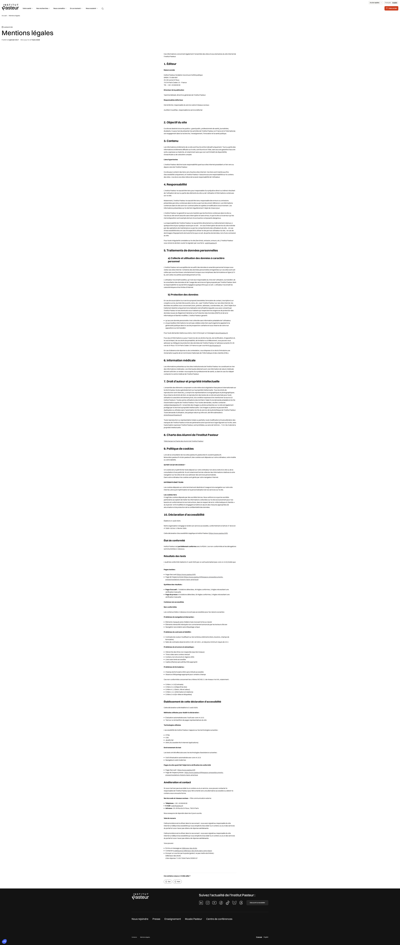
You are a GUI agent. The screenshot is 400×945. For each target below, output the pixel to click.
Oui (169, 882)
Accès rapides (374, 3)
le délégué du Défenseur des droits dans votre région (192, 851)
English (394, 3)
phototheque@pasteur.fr (173, 415)
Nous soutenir (91, 8)
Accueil (4, 16)
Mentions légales (145, 937)
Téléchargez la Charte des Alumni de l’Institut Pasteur (183, 441)
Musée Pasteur (193, 918)
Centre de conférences (219, 918)
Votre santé (27, 8)
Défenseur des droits (189, 848)
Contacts (134, 937)
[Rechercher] (102, 8)
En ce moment (75, 8)
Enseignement (172, 918)
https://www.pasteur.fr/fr (218, 533)
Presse (156, 918)
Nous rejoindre (140, 918)
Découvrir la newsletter (257, 903)
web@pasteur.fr (211, 243)
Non (178, 882)
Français (388, 3)
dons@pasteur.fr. (222, 333)
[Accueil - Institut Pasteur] (10, 7)
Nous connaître (59, 8)
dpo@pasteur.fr (215, 345)
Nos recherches (42, 8)
